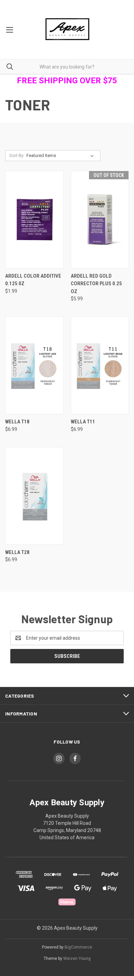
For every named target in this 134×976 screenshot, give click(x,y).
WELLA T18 (17, 422)
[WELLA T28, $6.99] (34, 495)
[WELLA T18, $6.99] (34, 365)
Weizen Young (77, 958)
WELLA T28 (17, 552)
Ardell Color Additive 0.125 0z (33, 280)
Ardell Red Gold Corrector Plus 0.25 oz (96, 283)
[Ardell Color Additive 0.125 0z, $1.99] (34, 219)
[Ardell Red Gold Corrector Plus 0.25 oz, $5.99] (100, 219)
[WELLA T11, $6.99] (100, 365)
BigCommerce (78, 947)
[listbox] (61, 155)
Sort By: (16, 155)
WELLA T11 (83, 422)
